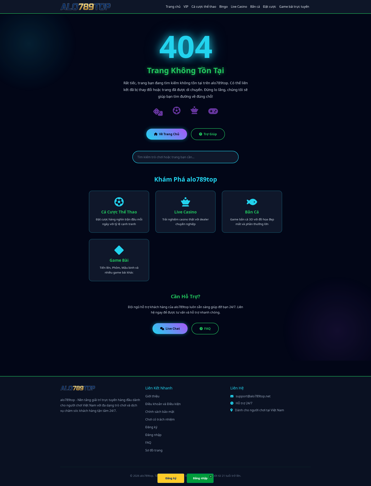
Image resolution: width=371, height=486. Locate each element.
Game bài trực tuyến (294, 6)
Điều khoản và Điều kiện (163, 404)
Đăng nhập (153, 435)
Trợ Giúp (210, 134)
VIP (186, 6)
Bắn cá (255, 6)
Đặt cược (269, 6)
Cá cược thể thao (203, 6)
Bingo (223, 6)
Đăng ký (151, 427)
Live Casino (239, 6)
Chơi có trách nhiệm (160, 419)
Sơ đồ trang (154, 450)
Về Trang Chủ (169, 134)
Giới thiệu (152, 396)
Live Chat (173, 328)
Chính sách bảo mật (159, 412)
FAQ (207, 328)
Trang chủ (173, 6)
